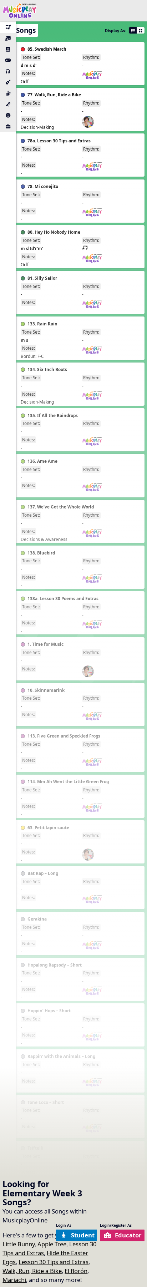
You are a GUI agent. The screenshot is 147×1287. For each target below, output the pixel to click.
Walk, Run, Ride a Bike (32, 1271)
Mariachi (14, 1280)
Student (83, 1235)
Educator (128, 1235)
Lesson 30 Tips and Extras (53, 1262)
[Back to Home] (19, 10)
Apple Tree (51, 1244)
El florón (76, 1271)
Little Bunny (18, 1244)
